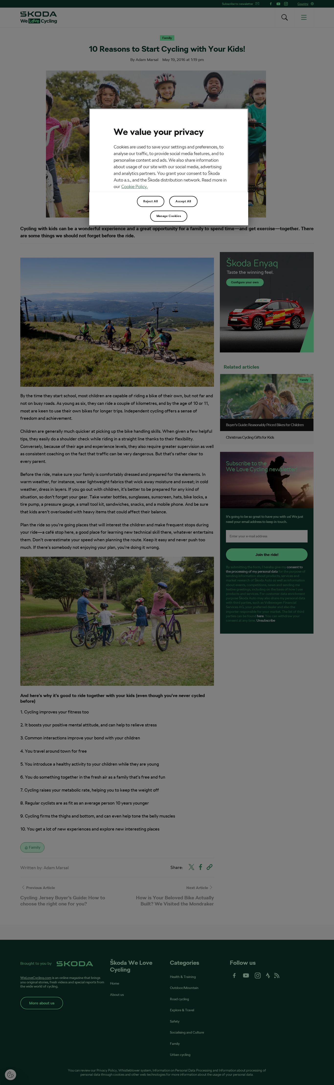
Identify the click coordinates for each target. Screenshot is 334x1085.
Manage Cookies (168, 216)
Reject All (150, 201)
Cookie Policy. (134, 186)
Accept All (183, 201)
